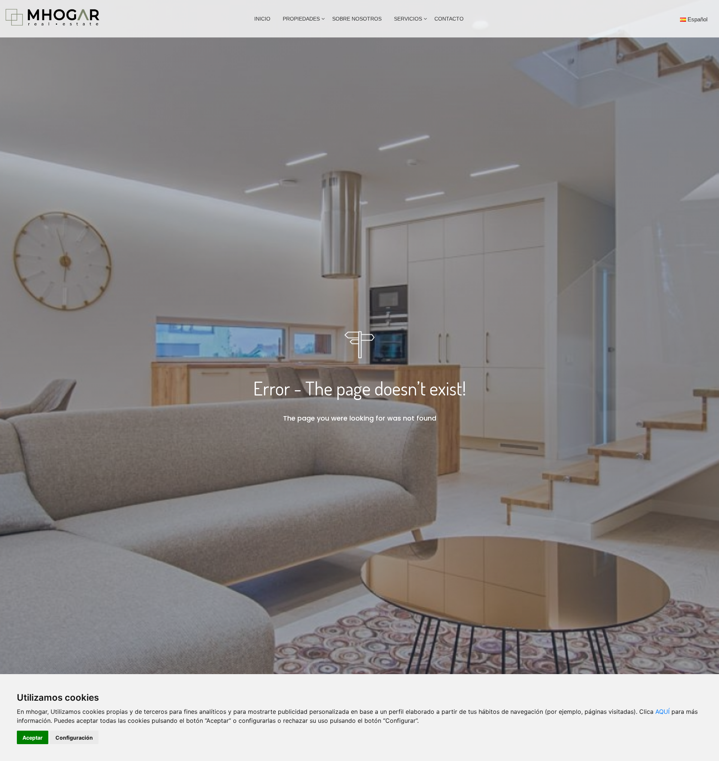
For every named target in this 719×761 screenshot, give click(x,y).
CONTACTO (449, 19)
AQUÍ (662, 711)
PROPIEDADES (301, 19)
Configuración (74, 737)
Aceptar (32, 737)
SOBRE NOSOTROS (357, 19)
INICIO (262, 19)
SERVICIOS (408, 19)
